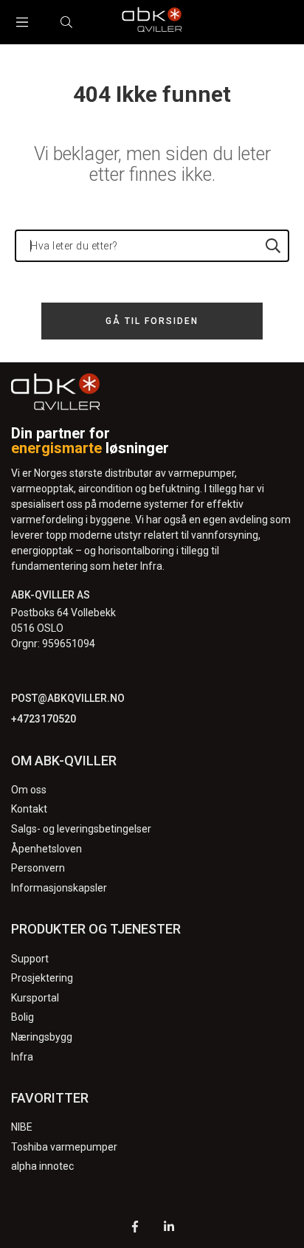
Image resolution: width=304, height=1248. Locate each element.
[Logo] (152, 22)
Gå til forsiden (152, 321)
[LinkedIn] (169, 1228)
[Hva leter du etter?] (273, 245)
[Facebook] (135, 1228)
